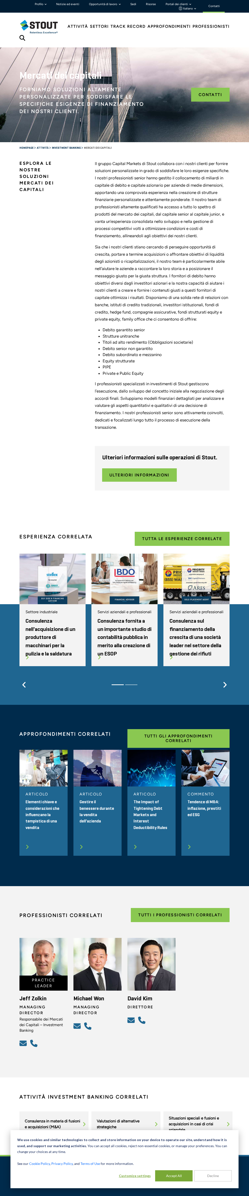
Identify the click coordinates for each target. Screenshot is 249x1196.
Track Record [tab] (128, 26)
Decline (213, 1176)
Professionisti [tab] (211, 26)
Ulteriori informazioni (139, 475)
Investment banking (66, 148)
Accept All (174, 1176)
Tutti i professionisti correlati (180, 915)
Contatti (210, 94)
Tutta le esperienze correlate (182, 538)
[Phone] (34, 1043)
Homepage (26, 148)
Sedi (133, 4)
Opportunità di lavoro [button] (103, 4)
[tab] (42, 26)
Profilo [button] (39, 4)
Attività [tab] (78, 26)
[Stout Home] (42, 26)
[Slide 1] (118, 685)
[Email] (23, 1043)
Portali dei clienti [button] (177, 4)
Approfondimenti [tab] (169, 26)
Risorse (151, 4)
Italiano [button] (188, 8)
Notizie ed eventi (67, 4)
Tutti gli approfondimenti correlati (178, 738)
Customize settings (135, 1176)
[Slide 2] (131, 685)
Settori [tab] (99, 26)
